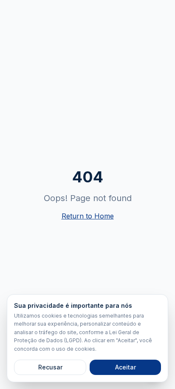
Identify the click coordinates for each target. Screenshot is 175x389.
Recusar (50, 367)
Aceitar (125, 367)
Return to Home (88, 216)
